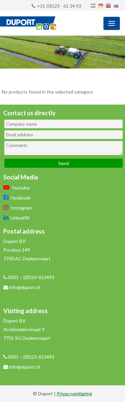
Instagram (21, 208)
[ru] (116, 6)
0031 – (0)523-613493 (30, 277)
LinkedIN (19, 218)
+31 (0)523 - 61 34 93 (59, 6)
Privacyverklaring (74, 393)
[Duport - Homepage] (25, 24)
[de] (101, 6)
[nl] (93, 6)
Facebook (20, 197)
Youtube (20, 187)
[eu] (108, 6)
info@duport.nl (24, 287)
